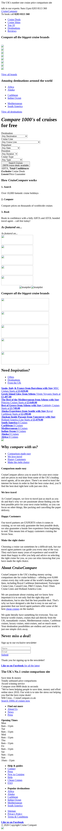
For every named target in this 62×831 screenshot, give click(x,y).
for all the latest (20, 665)
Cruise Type (7, 156)
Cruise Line (7, 139)
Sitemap (12, 811)
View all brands (9, 74)
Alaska (11, 89)
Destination (7, 133)
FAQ (10, 783)
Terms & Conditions (18, 816)
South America (15, 106)
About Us (12, 709)
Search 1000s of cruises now (15, 700)
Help (10, 777)
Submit (4, 654)
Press (10, 714)
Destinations (14, 380)
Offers (11, 377)
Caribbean (13, 95)
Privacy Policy (15, 814)
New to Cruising (16, 774)
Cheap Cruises (15, 780)
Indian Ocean (14, 98)
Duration (5, 151)
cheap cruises (12, 609)
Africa (11, 87)
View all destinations (11, 111)
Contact (11, 768)
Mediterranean (15, 103)
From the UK (14, 382)
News (11, 712)
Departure (6, 145)
